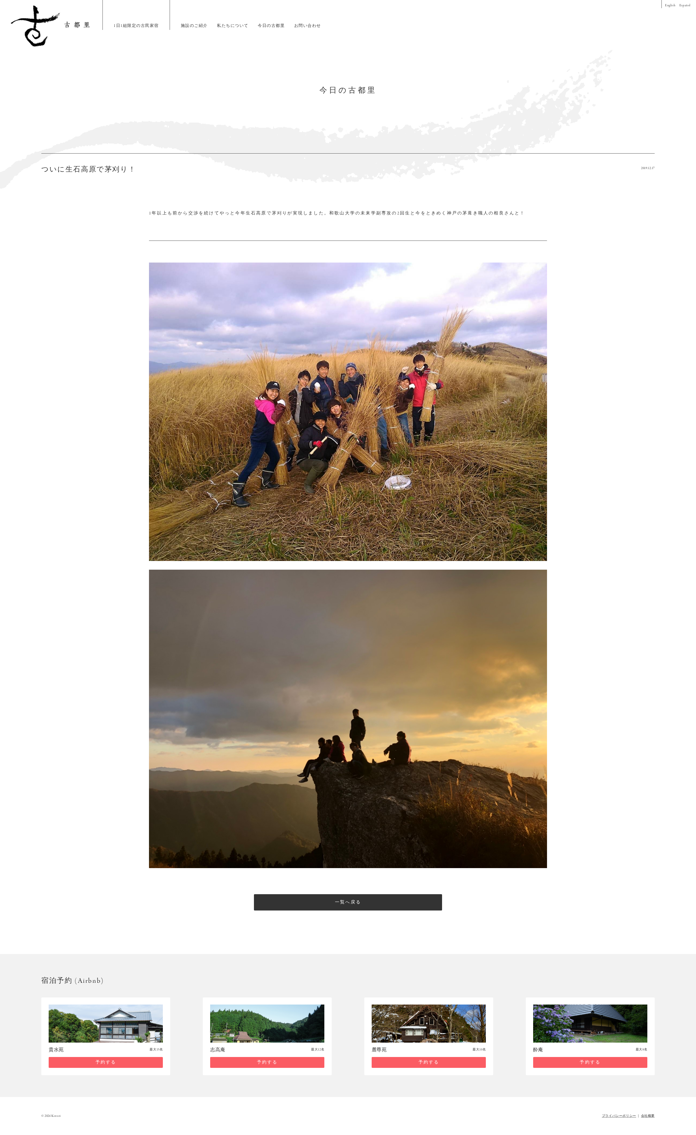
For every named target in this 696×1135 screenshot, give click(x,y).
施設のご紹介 (194, 26)
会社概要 (648, 1116)
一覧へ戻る (348, 902)
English (670, 5)
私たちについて (232, 26)
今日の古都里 (271, 26)
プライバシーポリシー (619, 1116)
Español (685, 5)
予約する (105, 1062)
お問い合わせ (307, 26)
